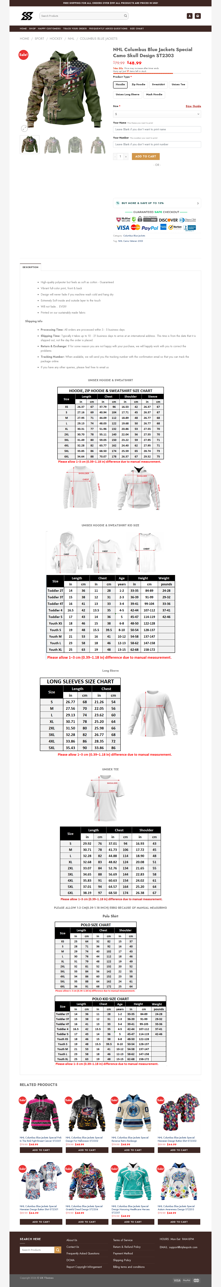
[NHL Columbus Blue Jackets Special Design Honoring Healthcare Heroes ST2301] (133, 1181)
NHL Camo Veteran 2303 (130, 241)
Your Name (133, 122)
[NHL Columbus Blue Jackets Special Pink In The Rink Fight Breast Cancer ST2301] (41, 1112)
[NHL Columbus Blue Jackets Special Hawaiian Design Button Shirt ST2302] (179, 1112)
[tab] (30, 267)
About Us (71, 1240)
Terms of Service (123, 1240)
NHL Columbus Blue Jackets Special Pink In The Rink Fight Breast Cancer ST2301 (40, 1139)
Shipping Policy (122, 1260)
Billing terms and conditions (129, 1267)
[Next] (102, 89)
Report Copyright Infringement (84, 1267)
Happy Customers (49, 28)
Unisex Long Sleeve (127, 94)
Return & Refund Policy (127, 1247)
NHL (71, 38)
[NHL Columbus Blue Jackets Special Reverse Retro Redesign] (133, 1112)
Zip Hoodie (138, 84)
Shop (32, 28)
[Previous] (26, 89)
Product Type (122, 77)
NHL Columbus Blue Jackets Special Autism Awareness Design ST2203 (176, 1208)
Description (30, 267)
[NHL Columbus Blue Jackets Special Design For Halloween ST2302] (87, 1112)
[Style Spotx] (27, 16)
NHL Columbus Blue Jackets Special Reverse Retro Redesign (130, 1139)
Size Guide (193, 106)
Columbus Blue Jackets (98, 38)
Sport (39, 38)
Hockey (56, 38)
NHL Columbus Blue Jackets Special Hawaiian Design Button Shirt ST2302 (177, 1139)
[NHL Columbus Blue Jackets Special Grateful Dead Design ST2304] (87, 1181)
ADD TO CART (41, 1150)
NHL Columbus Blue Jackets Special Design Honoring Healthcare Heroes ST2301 (131, 1209)
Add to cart (145, 156)
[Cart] (198, 16)
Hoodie (120, 84)
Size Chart (137, 28)
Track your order (75, 28)
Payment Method (123, 1253)
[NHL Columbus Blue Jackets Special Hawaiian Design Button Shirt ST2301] (41, 1181)
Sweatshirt (158, 84)
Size (117, 106)
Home (23, 28)
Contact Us (72, 1247)
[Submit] (125, 16)
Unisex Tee (178, 84)
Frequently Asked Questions (108, 28)
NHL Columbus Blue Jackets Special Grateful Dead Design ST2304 (84, 1208)
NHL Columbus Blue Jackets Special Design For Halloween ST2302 (84, 1139)
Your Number (135, 137)
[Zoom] (24, 128)
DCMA (70, 1260)
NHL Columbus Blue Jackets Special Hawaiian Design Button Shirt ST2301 (39, 1208)
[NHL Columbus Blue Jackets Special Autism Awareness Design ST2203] (179, 1181)
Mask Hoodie (154, 94)
